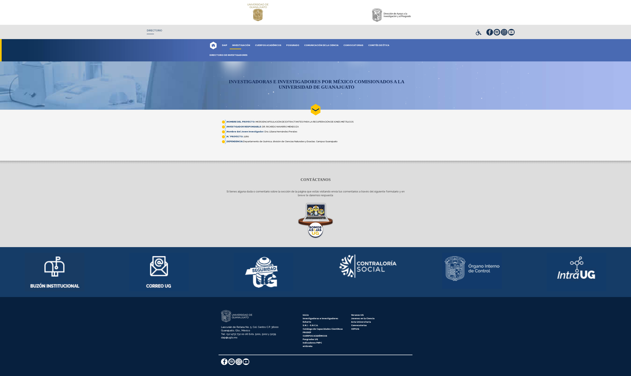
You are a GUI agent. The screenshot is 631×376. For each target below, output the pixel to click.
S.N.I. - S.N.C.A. (310, 325)
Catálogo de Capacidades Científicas (323, 329)
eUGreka (307, 346)
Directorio (154, 30)
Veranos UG (357, 315)
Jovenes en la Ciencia (362, 318)
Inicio (306, 315)
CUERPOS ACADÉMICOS (315, 336)
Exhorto (307, 322)
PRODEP (307, 332)
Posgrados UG (310, 339)
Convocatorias (359, 325)
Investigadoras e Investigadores (320, 318)
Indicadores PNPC (312, 343)
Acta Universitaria (361, 322)
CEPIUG (355, 329)
